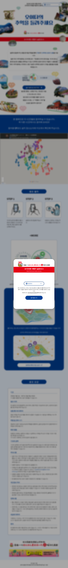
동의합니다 (34, 298)
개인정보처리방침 (32, 292)
